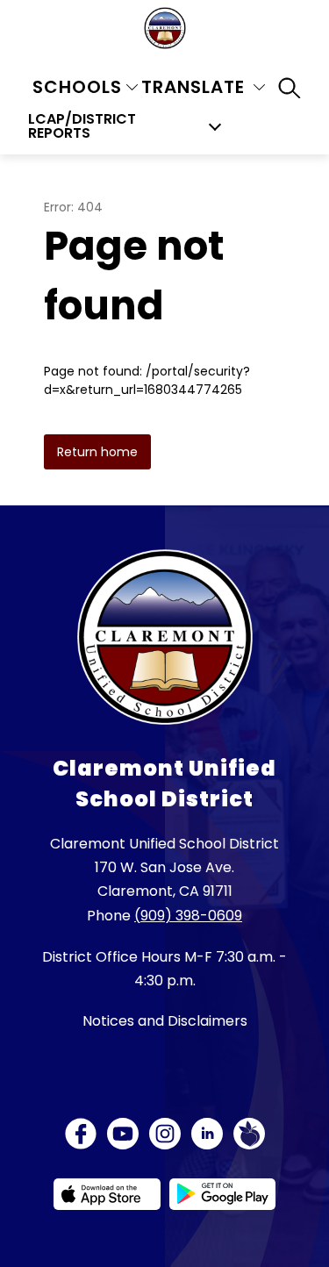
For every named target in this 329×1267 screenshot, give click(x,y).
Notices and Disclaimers (164, 1021)
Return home (97, 452)
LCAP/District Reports (82, 126)
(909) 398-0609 (188, 916)
